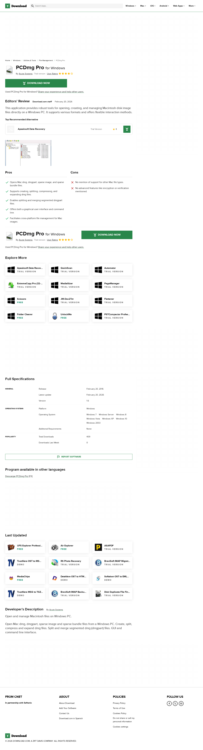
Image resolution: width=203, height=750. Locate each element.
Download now (38, 83)
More (191, 6)
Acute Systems (56, 609)
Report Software (71, 456)
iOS (152, 6)
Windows (130, 6)
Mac (142, 6)
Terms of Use (119, 708)
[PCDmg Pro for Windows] (9, 70)
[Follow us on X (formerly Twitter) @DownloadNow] (175, 703)
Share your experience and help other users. (61, 91)
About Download (66, 703)
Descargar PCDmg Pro (16, 476)
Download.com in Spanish (71, 718)
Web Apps (178, 6)
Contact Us (64, 713)
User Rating (52, 73)
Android (163, 6)
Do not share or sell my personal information (123, 720)
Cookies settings (120, 726)
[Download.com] (16, 6)
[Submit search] (32, 6)
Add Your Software (67, 708)
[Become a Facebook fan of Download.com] (169, 703)
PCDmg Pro (40, 67)
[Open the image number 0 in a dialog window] (28, 153)
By (24, 73)
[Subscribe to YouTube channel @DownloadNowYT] (181, 703)
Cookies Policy (119, 713)
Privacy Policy (119, 703)
